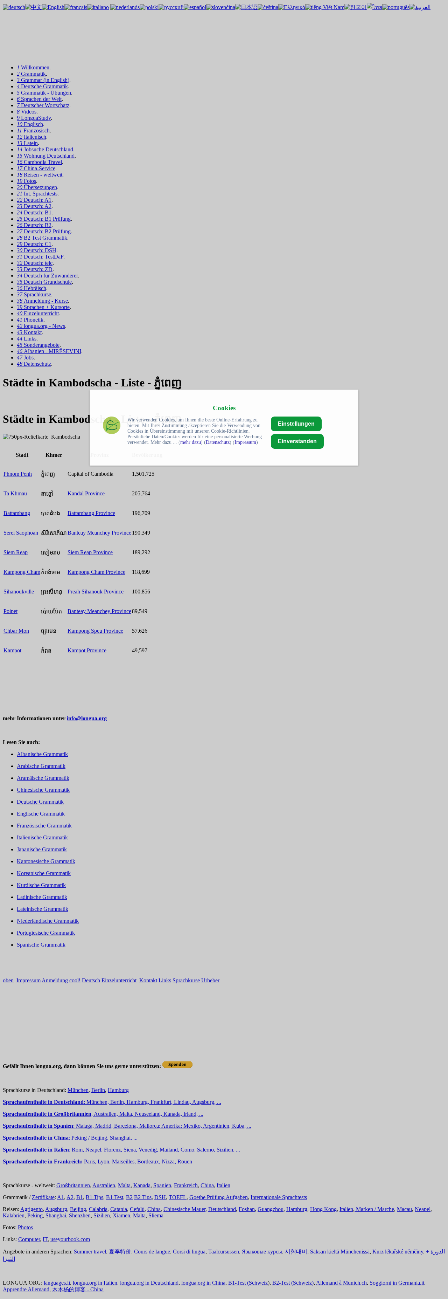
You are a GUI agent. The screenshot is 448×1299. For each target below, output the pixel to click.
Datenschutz (218, 442)
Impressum (245, 442)
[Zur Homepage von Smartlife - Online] (111, 426)
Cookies (224, 408)
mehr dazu (190, 442)
